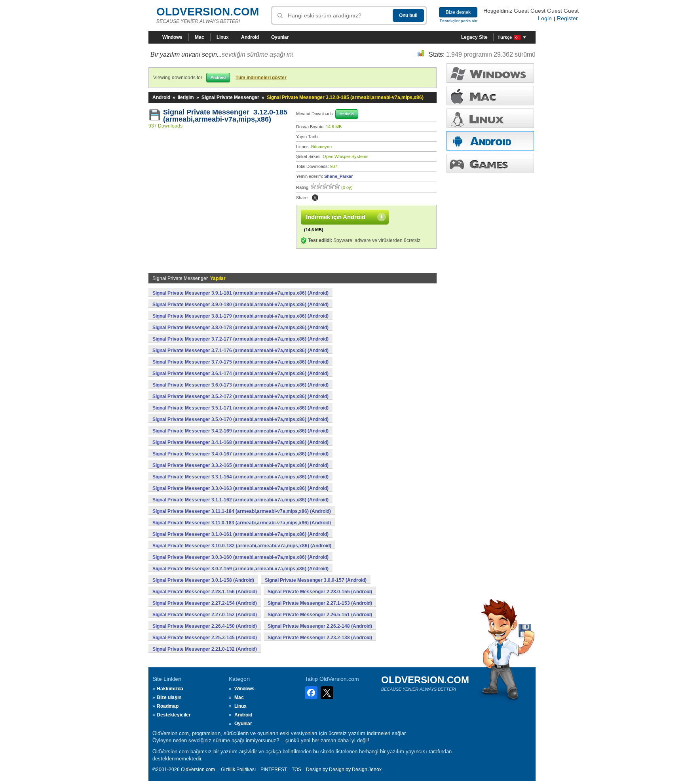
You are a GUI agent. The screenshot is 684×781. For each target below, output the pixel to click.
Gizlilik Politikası (238, 769)
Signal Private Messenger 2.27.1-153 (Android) (320, 603)
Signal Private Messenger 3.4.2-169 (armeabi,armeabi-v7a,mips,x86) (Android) (240, 431)
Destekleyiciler (174, 715)
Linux (223, 37)
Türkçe (505, 37)
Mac (199, 37)
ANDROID (490, 140)
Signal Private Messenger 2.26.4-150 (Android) (204, 626)
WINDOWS (490, 73)
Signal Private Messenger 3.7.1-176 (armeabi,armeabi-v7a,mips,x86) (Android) (240, 350)
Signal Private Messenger (230, 97)
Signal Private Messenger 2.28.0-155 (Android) (320, 591)
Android (250, 37)
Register (567, 18)
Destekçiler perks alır (458, 21)
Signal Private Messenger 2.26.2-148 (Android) (320, 626)
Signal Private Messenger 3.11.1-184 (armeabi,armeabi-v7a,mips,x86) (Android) (241, 511)
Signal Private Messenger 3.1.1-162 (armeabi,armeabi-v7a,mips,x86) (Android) (240, 500)
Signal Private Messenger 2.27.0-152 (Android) (204, 614)
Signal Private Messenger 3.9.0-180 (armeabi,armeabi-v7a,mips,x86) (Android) (240, 304)
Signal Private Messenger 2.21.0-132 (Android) (204, 649)
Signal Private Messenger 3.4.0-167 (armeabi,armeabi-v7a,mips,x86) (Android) (240, 454)
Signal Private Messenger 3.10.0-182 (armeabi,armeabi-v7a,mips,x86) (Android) (241, 546)
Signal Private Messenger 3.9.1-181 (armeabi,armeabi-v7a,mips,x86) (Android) (240, 293)
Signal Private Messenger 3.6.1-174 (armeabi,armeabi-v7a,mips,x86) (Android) (240, 373)
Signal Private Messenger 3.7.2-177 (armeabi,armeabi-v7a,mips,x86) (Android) (240, 339)
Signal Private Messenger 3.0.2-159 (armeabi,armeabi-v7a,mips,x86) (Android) (240, 568)
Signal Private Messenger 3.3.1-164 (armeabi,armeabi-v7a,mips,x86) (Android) (240, 477)
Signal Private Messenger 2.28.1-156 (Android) (204, 591)
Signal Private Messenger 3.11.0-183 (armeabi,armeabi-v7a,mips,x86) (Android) (241, 523)
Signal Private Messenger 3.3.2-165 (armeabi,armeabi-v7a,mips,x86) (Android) (240, 465)
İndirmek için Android (335, 216)
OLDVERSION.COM (207, 12)
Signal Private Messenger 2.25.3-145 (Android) (204, 637)
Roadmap (168, 706)
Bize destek (458, 12)
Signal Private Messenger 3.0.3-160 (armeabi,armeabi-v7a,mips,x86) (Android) (240, 557)
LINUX (490, 118)
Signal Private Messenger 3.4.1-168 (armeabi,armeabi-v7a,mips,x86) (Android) (240, 442)
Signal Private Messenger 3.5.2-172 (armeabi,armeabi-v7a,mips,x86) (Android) (240, 396)
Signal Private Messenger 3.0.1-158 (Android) (203, 580)
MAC (490, 95)
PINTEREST (273, 769)
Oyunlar (280, 37)
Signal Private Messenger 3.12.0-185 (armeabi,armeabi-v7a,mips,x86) (225, 115)
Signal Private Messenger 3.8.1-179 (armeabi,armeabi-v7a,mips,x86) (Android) (240, 316)
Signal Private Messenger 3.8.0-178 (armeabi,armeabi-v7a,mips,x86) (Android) (240, 327)
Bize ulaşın (169, 697)
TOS (296, 769)
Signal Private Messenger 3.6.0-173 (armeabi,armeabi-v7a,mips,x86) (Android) (240, 385)
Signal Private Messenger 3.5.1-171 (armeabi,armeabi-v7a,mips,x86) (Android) (240, 408)
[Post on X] (315, 197)
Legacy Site (474, 37)
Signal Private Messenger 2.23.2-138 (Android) (320, 637)
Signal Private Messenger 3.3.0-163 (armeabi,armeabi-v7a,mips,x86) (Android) (240, 488)
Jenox (375, 769)
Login (545, 18)
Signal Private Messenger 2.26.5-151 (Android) (320, 614)
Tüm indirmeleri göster (261, 77)
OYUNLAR (490, 163)
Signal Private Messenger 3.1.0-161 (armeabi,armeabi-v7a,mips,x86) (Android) (240, 534)
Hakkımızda (170, 688)
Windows (172, 37)
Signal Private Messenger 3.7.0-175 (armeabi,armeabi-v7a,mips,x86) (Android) (240, 362)
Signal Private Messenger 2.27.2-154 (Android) (204, 603)
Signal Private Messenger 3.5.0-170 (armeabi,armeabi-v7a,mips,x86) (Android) (240, 419)
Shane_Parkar (338, 176)
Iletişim (186, 97)
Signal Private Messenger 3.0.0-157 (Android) (316, 580)
